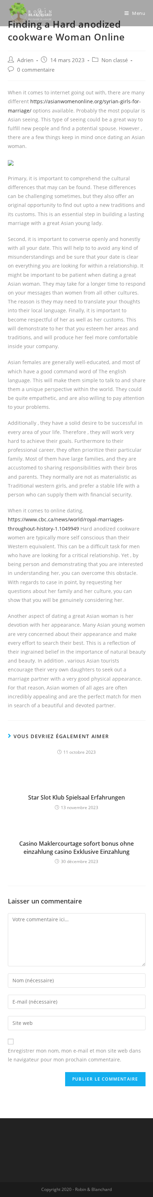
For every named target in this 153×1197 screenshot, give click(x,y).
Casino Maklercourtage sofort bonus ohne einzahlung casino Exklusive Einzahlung (76, 847)
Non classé (114, 60)
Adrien (25, 60)
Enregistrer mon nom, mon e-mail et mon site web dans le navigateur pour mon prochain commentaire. (74, 1055)
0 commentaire (35, 69)
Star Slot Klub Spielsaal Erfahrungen (76, 797)
